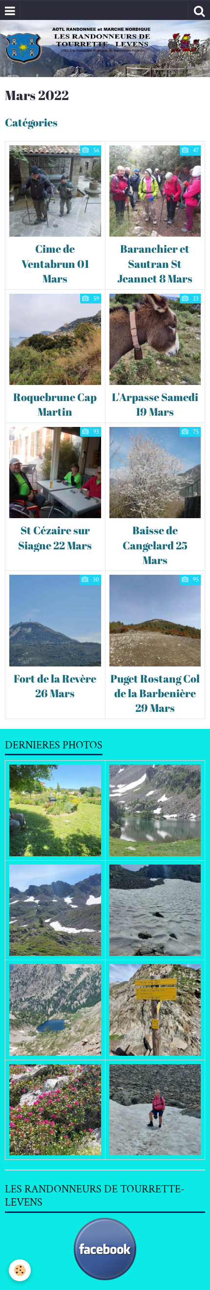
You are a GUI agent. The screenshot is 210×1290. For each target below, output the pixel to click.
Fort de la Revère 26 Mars (55, 685)
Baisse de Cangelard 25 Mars (155, 545)
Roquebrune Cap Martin (55, 404)
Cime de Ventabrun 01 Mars (55, 264)
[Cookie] (20, 1270)
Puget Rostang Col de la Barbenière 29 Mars (155, 693)
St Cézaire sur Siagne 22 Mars (55, 538)
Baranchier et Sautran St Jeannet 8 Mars (154, 264)
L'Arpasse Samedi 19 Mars (155, 404)
